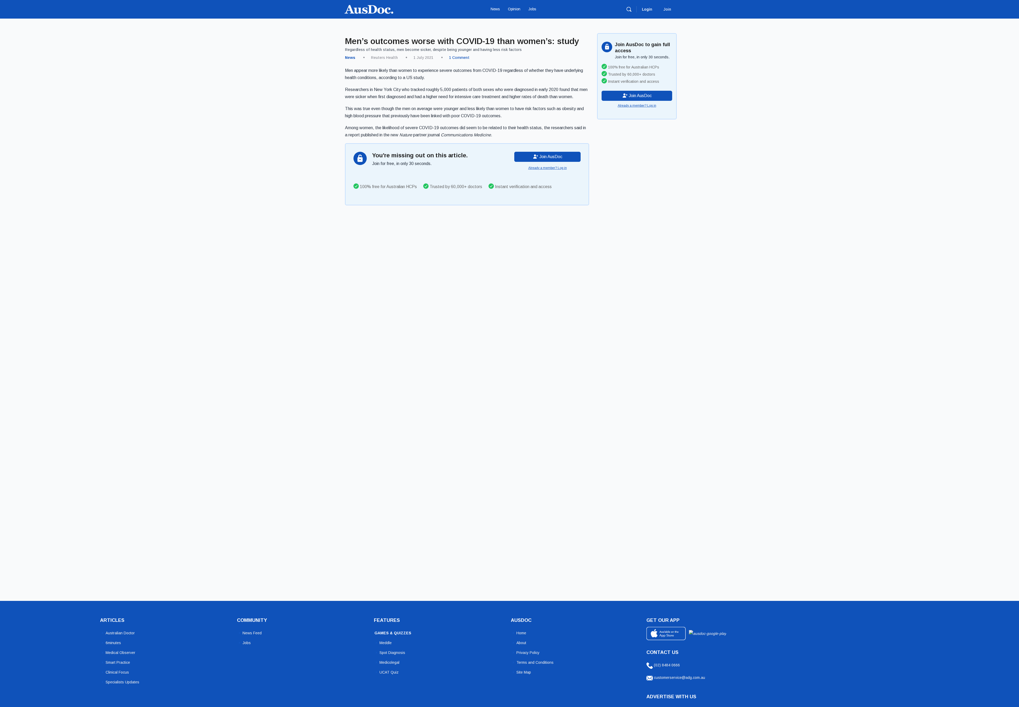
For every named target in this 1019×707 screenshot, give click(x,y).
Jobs (247, 643)
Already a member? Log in (547, 168)
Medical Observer (120, 652)
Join (667, 9)
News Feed (252, 633)
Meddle (385, 643)
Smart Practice (118, 662)
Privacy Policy (527, 652)
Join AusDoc (550, 156)
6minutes (113, 643)
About (521, 643)
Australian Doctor (120, 633)
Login (647, 9)
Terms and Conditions (535, 662)
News (350, 57)
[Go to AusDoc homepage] (368, 8)
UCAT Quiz (389, 672)
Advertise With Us (671, 696)
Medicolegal (389, 662)
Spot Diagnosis (392, 652)
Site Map (523, 672)
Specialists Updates (122, 682)
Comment (459, 57)
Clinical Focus (117, 672)
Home (521, 633)
